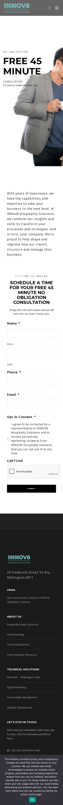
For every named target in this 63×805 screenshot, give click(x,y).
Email (13, 395)
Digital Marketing (16, 687)
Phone (14, 372)
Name (13, 323)
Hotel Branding (15, 634)
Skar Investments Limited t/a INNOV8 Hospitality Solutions (28, 600)
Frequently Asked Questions (23, 624)
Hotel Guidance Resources (22, 654)
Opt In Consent (21, 417)
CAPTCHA (15, 461)
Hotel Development (18, 644)
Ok (32, 799)
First (10, 344)
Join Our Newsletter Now (24, 750)
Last (10, 364)
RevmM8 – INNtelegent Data (23, 677)
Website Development (19, 707)
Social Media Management (22, 697)
